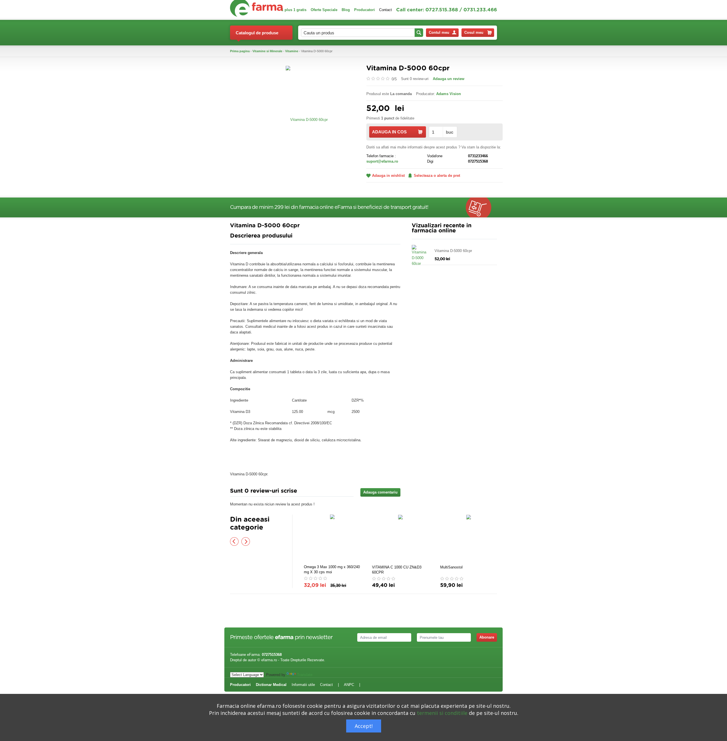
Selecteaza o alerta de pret (437, 175)
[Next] (245, 541)
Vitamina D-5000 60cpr (453, 251)
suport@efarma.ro (382, 161)
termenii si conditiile (442, 712)
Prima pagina (240, 51)
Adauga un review (448, 79)
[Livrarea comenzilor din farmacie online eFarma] (481, 207)
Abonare (486, 637)
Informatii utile (303, 685)
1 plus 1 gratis (293, 10)
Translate (304, 675)
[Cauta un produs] (419, 32)
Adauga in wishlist (388, 175)
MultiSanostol (451, 567)
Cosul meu (473, 32)
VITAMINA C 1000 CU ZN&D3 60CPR (396, 569)
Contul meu (439, 32)
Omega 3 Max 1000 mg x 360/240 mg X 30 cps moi (332, 569)
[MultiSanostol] (468, 539)
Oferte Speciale (324, 10)
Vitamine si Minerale (267, 51)
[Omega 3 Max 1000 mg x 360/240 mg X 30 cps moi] (332, 539)
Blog (346, 10)
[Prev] (234, 541)
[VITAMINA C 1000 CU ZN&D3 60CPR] (400, 539)
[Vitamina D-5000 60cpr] (307, 119)
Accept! (364, 726)
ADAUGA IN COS (389, 131)
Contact (385, 10)
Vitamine (291, 51)
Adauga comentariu (380, 492)
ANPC (349, 685)
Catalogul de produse (257, 32)
